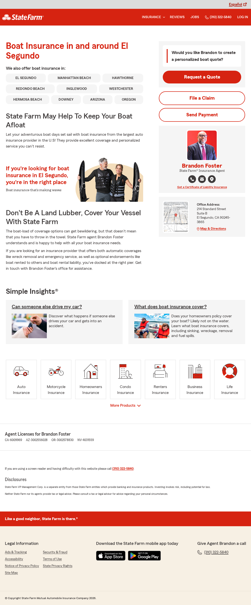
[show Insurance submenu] (163, 17)
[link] (23, 17)
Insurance (151, 17)
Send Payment (202, 114)
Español (235, 4)
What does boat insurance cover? (170, 306)
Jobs (194, 17)
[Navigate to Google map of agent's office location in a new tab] (212, 179)
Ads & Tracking (16, 552)
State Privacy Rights (57, 566)
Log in (242, 17)
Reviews (177, 17)
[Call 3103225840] (192, 179)
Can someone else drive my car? (47, 306)
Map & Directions (213, 228)
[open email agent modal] (202, 179)
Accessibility (14, 559)
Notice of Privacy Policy (22, 566)
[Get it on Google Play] (144, 556)
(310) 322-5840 (220, 17)
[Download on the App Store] (111, 556)
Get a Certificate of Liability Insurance (202, 187)
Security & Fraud (55, 552)
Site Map (11, 573)
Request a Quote (202, 77)
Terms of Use (52, 559)
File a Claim (202, 98)
